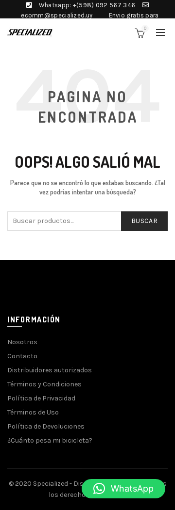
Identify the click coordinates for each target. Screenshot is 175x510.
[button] (123, 488)
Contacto (22, 356)
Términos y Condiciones (44, 384)
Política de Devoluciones (46, 426)
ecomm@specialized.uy (56, 15)
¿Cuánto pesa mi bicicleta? (49, 440)
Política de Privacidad (41, 398)
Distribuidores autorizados (49, 370)
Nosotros (22, 342)
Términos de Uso (33, 412)
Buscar (144, 221)
